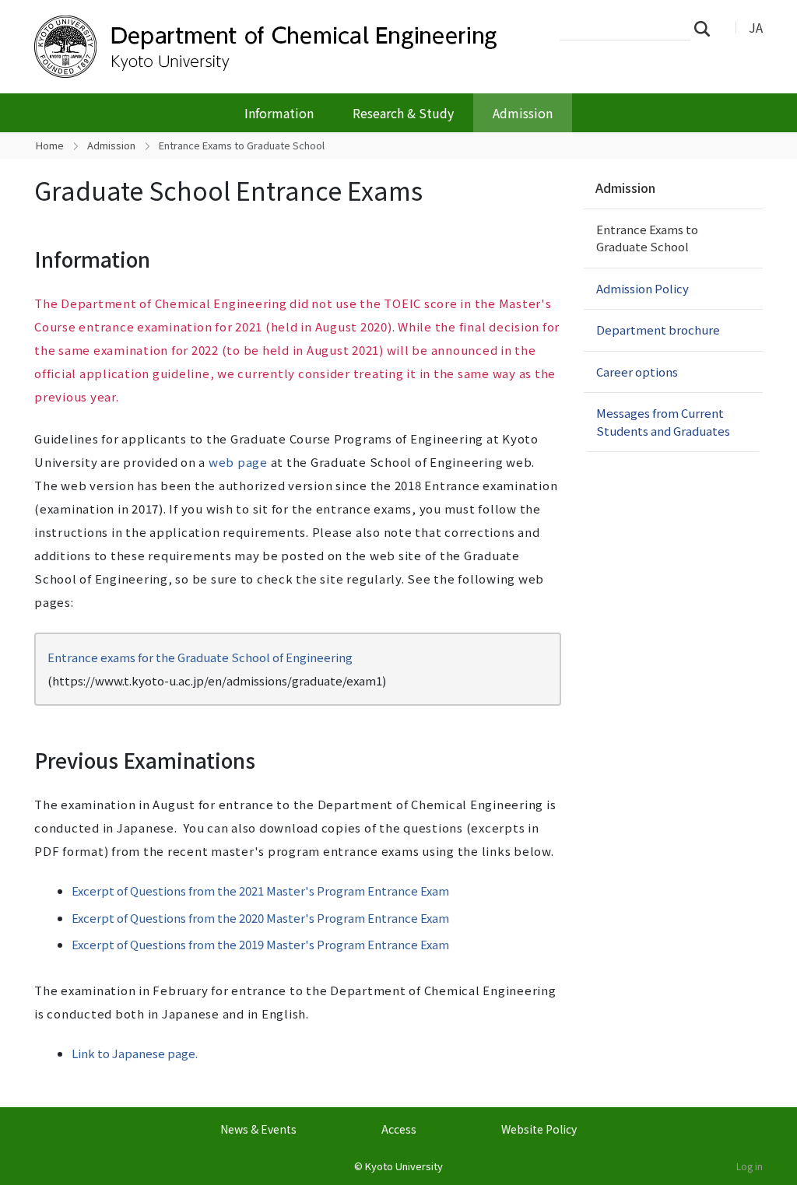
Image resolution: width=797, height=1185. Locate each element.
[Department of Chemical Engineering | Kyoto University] (283, 47)
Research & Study (403, 112)
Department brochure (658, 329)
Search (706, 28)
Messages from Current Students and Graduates (663, 422)
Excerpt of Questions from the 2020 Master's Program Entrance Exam (260, 918)
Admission (523, 112)
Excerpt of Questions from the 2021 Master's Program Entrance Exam (260, 890)
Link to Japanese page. (135, 1053)
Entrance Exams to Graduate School (647, 238)
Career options (637, 371)
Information (279, 112)
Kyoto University (404, 1166)
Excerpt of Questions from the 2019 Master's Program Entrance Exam (260, 944)
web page (238, 462)
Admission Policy (642, 288)
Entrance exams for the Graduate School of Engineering (200, 657)
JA (756, 27)
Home (50, 145)
